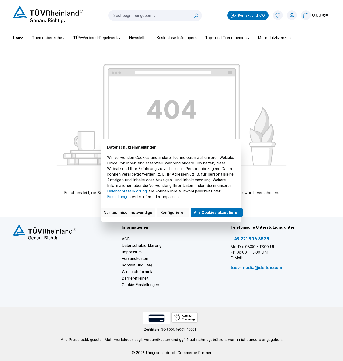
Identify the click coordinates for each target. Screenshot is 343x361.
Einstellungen (119, 196)
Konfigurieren (173, 212)
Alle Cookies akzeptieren (217, 212)
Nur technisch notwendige (128, 212)
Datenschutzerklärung (127, 191)
